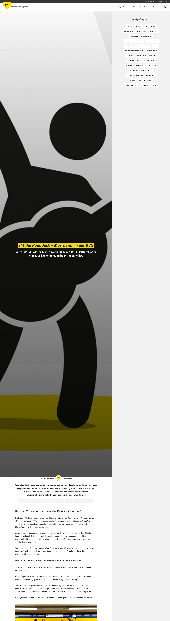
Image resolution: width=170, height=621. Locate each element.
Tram (138, 31)
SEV (126, 46)
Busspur (133, 80)
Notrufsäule (154, 31)
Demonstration (149, 60)
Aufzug (140, 41)
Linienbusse (146, 85)
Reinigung (129, 65)
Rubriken (156, 7)
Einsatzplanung (152, 51)
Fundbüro (130, 56)
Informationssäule (152, 41)
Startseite (98, 7)
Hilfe (144, 31)
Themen (147, 7)
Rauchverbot (150, 75)
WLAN (139, 60)
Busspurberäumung (145, 80)
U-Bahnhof (78, 501)
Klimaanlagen (141, 56)
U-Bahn (69, 501)
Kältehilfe (152, 56)
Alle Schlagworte (135, 7)
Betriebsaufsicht (146, 70)
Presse (165, 1)
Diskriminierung (129, 41)
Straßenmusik (58, 501)
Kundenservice (145, 46)
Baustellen (134, 36)
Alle (154, 85)
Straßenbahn (128, 31)
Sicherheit (134, 46)
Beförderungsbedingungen (134, 51)
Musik (22, 501)
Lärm (149, 65)
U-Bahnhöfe (88, 501)
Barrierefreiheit (146, 36)
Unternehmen (159, 1)
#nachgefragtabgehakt (19, 7)
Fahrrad (131, 60)
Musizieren (46, 501)
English (107, 7)
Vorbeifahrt (140, 65)
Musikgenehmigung (33, 501)
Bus (146, 26)
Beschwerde (134, 70)
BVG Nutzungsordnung (135, 75)
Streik (155, 46)
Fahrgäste (138, 26)
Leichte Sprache (119, 7)
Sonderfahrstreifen (132, 85)
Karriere (152, 1)
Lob (155, 65)
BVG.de (147, 1)
